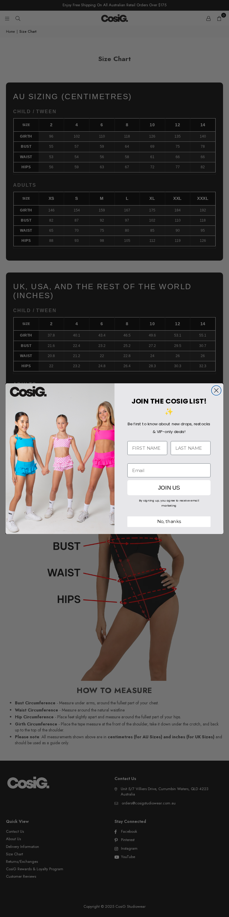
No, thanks (169, 521)
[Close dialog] (216, 390)
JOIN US (169, 488)
